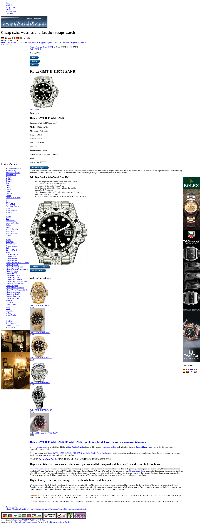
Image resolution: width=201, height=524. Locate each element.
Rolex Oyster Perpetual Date (17, 290)
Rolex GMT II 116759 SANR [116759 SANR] (56, 442)
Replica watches (12, 507)
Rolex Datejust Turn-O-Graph (17, 263)
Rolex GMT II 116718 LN (40, 333)
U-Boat (8, 313)
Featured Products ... (13, 325)
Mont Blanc (10, 231)
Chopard (9, 191)
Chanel (8, 189)
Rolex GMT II (48, 47)
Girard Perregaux (12, 210)
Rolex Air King (12, 254)
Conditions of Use (27, 509)
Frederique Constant (13, 206)
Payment (50, 42)
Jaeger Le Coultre (12, 223)
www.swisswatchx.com (132, 442)
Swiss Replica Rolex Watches (97, 453)
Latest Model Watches (102, 442)
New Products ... (12, 323)
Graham (9, 212)
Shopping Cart (11, 11)
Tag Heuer (9, 302)
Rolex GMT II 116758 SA (40, 305)
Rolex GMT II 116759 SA (40, 383)
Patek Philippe (11, 244)
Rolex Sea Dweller (13, 294)
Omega (8, 235)
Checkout (9, 13)
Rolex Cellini (11, 256)
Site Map (67, 509)
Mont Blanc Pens (12, 233)
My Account (10, 7)
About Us (57, 42)
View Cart (4, 40)
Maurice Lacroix (12, 229)
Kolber (8, 225)
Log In (8, 9)
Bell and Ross (11, 175)
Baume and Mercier (13, 173)
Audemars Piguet (12, 171)
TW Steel (9, 311)
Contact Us (66, 42)
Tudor (8, 309)
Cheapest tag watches (143, 447)
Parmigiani (9, 242)
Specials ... (9, 321)
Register (74, 42)
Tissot (8, 307)
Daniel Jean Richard (13, 198)
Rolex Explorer (12, 271)
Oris (7, 238)
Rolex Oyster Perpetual (15, 288)
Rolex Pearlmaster (13, 292)
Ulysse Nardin (11, 315)
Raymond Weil (11, 250)
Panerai (8, 240)
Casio (8, 187)
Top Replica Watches (76, 447)
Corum (8, 196)
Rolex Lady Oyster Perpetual (17, 281)
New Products (18, 42)
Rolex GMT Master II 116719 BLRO (44, 433)
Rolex (38, 47)
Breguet (8, 177)
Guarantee (82, 42)
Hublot (8, 217)
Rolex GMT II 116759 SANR (41, 410)
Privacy (60, 509)
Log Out (9, 5)
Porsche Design (11, 246)
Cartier (8, 185)
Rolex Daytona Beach (14, 267)
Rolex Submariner (13, 296)
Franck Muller (11, 204)
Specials (9, 42)
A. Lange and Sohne (13, 168)
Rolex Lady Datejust (14, 279)
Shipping (42, 42)
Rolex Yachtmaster (13, 298)
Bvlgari (8, 183)
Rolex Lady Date (12, 277)
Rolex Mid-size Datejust (15, 284)
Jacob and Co (11, 221)
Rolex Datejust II (12, 261)
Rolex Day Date (12, 265)
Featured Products (31, 42)
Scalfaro (9, 300)
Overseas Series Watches (48, 459)
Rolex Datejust (11, 258)
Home (8, 3)
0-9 (45, 520)
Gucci (8, 214)
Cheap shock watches (137, 471)
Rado (8, 248)
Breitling (9, 179)
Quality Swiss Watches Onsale (25, 522)
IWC (7, 219)
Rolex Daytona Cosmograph (17, 269)
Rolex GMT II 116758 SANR (41, 358)
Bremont (9, 181)
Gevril (8, 208)
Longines (9, 227)
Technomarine (11, 304)
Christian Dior (11, 194)
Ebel (7, 200)
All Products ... (11, 327)
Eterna (8, 202)
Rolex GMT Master (13, 275)
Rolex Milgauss (12, 286)
